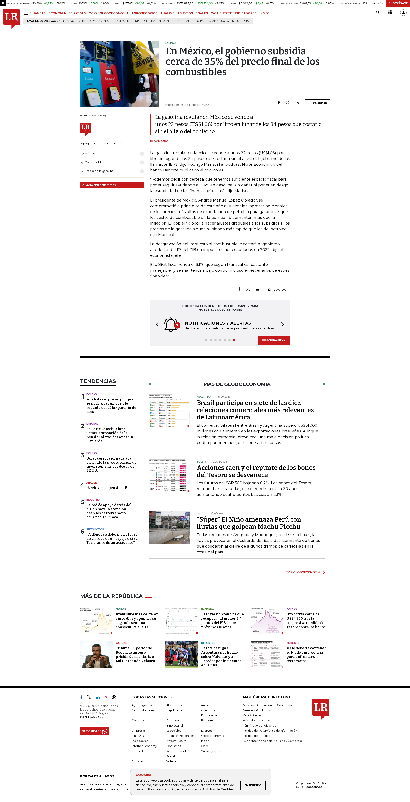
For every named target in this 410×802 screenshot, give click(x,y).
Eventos (206, 730)
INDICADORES (245, 13)
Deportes (208, 642)
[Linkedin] (297, 103)
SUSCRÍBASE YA (273, 340)
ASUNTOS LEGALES (192, 13)
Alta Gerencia (175, 705)
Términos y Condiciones (259, 725)
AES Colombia (76, 21)
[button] (156, 325)
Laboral (92, 423)
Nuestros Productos (257, 710)
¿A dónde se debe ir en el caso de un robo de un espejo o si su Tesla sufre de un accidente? (112, 538)
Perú (246, 21)
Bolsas (91, 394)
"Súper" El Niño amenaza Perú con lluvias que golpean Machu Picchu (249, 523)
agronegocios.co (128, 784)
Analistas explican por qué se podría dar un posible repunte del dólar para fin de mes (111, 405)
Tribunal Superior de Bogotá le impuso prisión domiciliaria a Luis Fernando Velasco (135, 654)
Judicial (121, 642)
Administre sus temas (101, 185)
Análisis (92, 482)
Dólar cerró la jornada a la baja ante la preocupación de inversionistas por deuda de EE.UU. (111, 464)
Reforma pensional (156, 21)
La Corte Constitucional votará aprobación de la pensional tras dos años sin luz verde (109, 435)
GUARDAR (319, 103)
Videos (171, 761)
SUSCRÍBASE (398, 3)
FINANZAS (37, 13)
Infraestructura (176, 741)
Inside (205, 741)
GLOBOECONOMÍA (114, 13)
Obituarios (173, 746)
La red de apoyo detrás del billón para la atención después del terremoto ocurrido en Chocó (109, 511)
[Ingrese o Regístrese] (403, 12)
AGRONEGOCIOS (144, 13)
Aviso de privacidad (256, 720)
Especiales (173, 730)
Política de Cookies (218, 789)
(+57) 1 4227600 (91, 716)
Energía (121, 609)
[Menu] (26, 13)
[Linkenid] (99, 698)
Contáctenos (252, 715)
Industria (93, 499)
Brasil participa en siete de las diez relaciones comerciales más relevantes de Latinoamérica (255, 410)
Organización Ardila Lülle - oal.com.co (311, 785)
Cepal (201, 21)
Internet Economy (144, 746)
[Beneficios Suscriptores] (390, 12)
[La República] (11, 19)
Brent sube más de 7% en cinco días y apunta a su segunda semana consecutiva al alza (137, 620)
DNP (136, 21)
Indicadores (140, 741)
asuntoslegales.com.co (96, 784)
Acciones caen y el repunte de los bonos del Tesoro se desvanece (256, 471)
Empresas (138, 730)
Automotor (95, 529)
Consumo (138, 720)
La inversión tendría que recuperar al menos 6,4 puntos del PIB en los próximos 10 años (222, 620)
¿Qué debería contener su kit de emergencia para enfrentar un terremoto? (306, 654)
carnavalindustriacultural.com (100, 789)
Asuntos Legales (143, 710)
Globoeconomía (212, 735)
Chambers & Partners (224, 21)
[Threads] (115, 698)
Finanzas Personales (180, 735)
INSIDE (264, 13)
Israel (178, 21)
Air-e (189, 21)
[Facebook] (279, 103)
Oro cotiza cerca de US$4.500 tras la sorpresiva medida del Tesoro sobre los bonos (306, 620)
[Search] (378, 12)
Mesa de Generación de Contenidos (268, 705)
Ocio (204, 746)
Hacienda (207, 609)
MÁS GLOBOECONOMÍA (303, 572)
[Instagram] (107, 698)
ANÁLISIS (167, 13)
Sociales (138, 761)
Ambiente (293, 642)
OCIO (93, 13)
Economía (208, 720)
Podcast (137, 751)
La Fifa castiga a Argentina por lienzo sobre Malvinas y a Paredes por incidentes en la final (221, 656)
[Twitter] (288, 103)
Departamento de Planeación (109, 21)
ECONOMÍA (57, 13)
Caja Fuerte (174, 710)
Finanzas (138, 735)
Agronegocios (142, 705)
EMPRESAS (77, 13)
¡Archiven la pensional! (106, 488)
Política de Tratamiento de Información (270, 730)
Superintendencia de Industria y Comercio (272, 741)
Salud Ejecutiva (211, 751)
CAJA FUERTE (221, 13)
